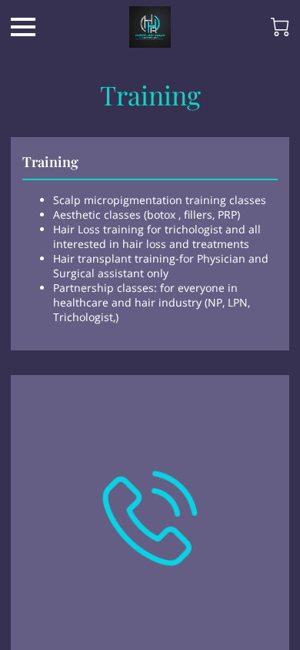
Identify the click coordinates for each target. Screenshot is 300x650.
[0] (280, 27)
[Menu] (23, 27)
